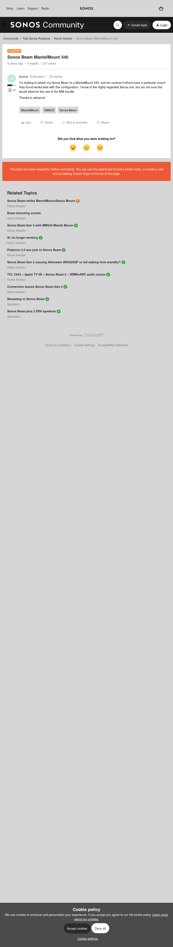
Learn (20, 8)
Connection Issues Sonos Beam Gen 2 (35, 286)
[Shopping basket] (161, 8)
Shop (9, 8)
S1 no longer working (22, 237)
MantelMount (30, 110)
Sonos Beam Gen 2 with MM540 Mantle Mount (40, 225)
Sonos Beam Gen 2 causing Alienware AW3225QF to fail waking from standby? (64, 262)
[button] (4, 25)
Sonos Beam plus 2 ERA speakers (31, 311)
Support (33, 8)
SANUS (49, 110)
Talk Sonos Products (36, 38)
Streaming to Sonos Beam (26, 299)
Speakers (13, 304)
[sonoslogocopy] (86, 8)
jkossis (23, 76)
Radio (45, 8)
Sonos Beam (68, 110)
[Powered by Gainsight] (87, 336)
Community (11, 38)
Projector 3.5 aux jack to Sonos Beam (34, 250)
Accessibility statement (113, 345)
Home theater (63, 38)
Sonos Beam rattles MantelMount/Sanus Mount (41, 200)
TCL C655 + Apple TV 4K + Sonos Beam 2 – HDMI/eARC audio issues (56, 274)
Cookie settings (84, 345)
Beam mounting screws (24, 213)
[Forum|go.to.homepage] (47, 25)
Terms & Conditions (58, 345)
